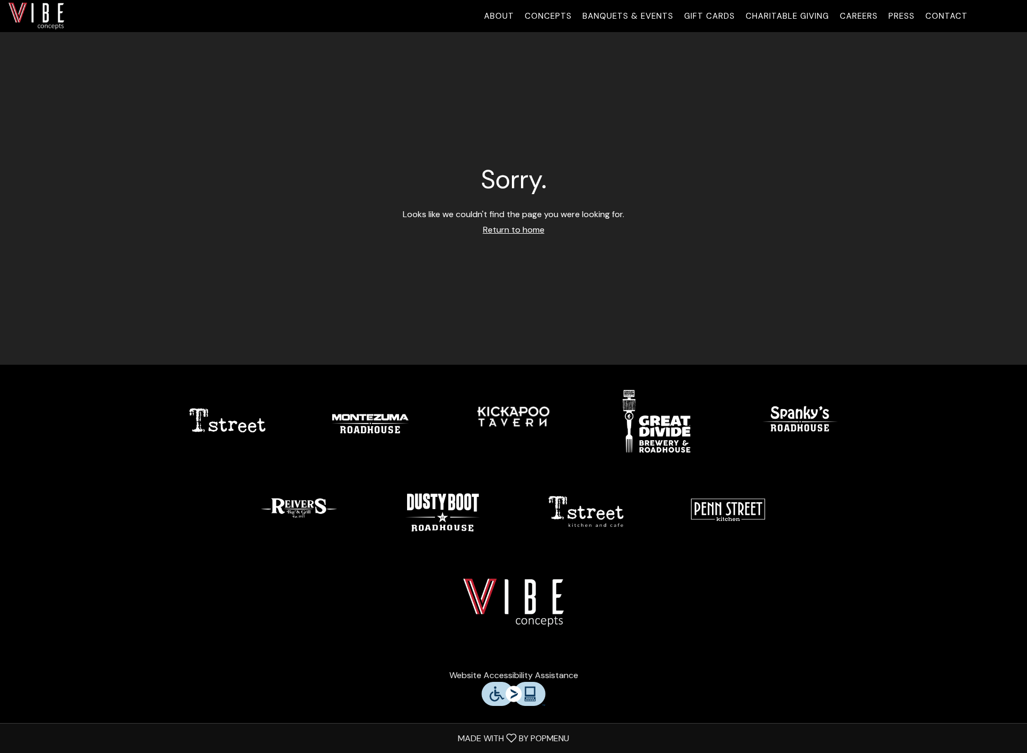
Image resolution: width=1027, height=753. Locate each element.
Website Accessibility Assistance (513, 675)
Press (901, 16)
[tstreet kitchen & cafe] (585, 511)
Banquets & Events (628, 16)
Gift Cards (709, 16)
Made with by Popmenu (288, 738)
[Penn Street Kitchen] (728, 511)
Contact (946, 16)
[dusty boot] (442, 511)
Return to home (514, 229)
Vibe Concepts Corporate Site (513, 603)
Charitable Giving (787, 16)
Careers (859, 16)
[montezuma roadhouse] (370, 420)
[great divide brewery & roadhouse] (657, 420)
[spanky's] (800, 420)
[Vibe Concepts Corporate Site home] (57, 16)
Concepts (548, 16)
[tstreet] (227, 420)
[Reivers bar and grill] (299, 511)
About (499, 16)
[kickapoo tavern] (513, 420)
